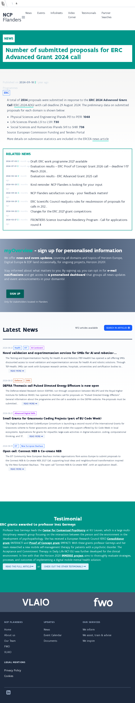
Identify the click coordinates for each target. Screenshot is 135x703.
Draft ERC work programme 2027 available (59, 161)
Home (7, 629)
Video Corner (72, 15)
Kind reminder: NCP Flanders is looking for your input (66, 185)
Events (41, 13)
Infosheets (57, 13)
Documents (50, 640)
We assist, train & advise (97, 635)
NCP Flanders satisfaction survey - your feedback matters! (69, 193)
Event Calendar (53, 635)
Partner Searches (106, 15)
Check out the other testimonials (63, 566)
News (28, 13)
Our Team (10, 640)
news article (100, 139)
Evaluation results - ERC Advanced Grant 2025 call (64, 176)
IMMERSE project (72, 555)
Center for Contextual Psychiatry (64, 530)
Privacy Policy (12, 670)
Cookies (8, 676)
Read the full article (18, 566)
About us (9, 635)
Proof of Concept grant (44, 543)
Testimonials (89, 13)
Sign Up (15, 293)
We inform (89, 629)
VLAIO (7, 652)
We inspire (89, 640)
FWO (7, 646)
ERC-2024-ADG (23, 105)
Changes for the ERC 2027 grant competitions (61, 211)
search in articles (117, 327)
